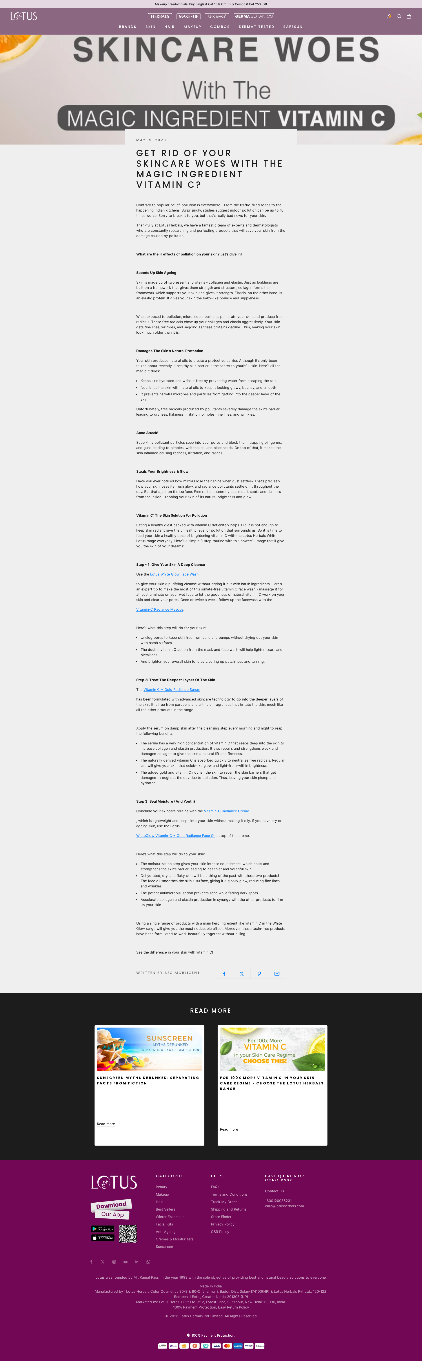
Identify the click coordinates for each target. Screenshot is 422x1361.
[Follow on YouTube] (125, 1262)
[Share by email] (277, 974)
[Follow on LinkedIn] (137, 1262)
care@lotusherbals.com (284, 1206)
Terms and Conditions (229, 1194)
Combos (220, 27)
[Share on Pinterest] (259, 974)
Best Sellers (165, 1209)
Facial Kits (164, 1224)
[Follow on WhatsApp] (148, 1262)
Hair (170, 27)
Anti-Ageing (166, 1231)
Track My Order (224, 1202)
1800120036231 (278, 1200)
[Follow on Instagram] (114, 1262)
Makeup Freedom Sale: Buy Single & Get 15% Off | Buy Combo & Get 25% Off (211, 4)
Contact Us (274, 1191)
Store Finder (221, 1216)
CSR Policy (220, 1231)
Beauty (161, 1187)
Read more (106, 1124)
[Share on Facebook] (224, 974)
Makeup (192, 27)
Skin (151, 27)
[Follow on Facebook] (91, 1262)
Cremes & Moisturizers (174, 1239)
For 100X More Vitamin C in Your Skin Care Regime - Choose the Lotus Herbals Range (272, 1083)
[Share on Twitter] (241, 974)
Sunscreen (164, 1246)
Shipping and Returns (228, 1209)
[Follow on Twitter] (102, 1262)
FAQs (215, 1187)
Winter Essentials (170, 1216)
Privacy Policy (223, 1224)
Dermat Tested (257, 27)
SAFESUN (293, 27)
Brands (128, 27)
